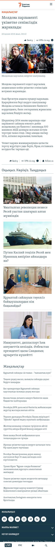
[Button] (28, 40)
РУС (20, 545)
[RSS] (37, 519)
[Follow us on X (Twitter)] (11, 519)
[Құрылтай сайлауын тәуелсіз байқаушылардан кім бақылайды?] (27, 280)
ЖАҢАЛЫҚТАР (9, 12)
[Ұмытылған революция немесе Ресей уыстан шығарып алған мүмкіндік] (27, 190)
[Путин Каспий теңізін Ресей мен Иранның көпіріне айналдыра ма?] (27, 235)
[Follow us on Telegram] (30, 519)
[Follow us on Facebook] (4, 519)
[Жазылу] (43, 519)
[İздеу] (46, 545)
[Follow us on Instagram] (24, 519)
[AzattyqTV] (33, 545)
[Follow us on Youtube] (17, 519)
